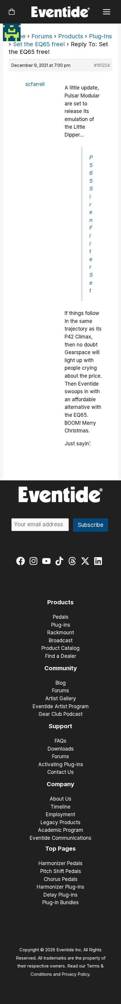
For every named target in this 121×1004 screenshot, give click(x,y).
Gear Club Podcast (60, 714)
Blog (61, 683)
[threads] (73, 561)
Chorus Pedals (61, 879)
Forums (41, 36)
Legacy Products (60, 822)
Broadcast (61, 640)
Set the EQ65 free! (39, 44)
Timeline (60, 807)
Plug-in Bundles (60, 902)
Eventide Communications (60, 838)
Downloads (61, 749)
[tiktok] (60, 561)
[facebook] (22, 561)
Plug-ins (60, 625)
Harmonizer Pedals (60, 863)
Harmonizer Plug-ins (60, 887)
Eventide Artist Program (61, 706)
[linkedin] (99, 561)
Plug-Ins (100, 36)
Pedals (60, 617)
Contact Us (60, 772)
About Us (60, 799)
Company (60, 784)
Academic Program (60, 830)
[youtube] (47, 561)
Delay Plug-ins (60, 895)
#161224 (102, 65)
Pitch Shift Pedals (60, 871)
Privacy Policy (75, 974)
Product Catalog (60, 648)
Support (60, 726)
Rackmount (60, 632)
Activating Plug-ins (60, 764)
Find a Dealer (60, 656)
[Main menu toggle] (106, 12)
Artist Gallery (60, 698)
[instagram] (35, 561)
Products (70, 36)
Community (60, 668)
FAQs (60, 741)
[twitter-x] (86, 561)
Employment (60, 814)
